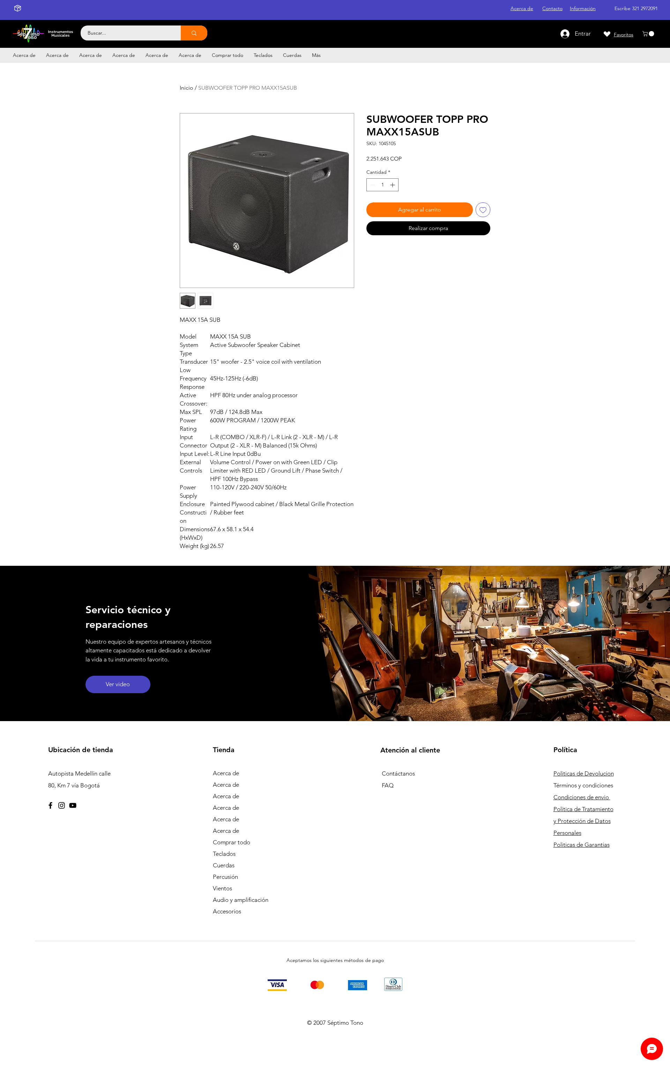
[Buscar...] (194, 32)
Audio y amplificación (240, 899)
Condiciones (581, 797)
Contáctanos (398, 773)
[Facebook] (50, 805)
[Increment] (393, 185)
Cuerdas (223, 865)
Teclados (224, 853)
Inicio (186, 87)
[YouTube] (72, 805)
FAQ (388, 785)
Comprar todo (231, 842)
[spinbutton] (382, 185)
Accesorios (227, 911)
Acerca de (226, 773)
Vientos (222, 888)
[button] (648, 33)
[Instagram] (61, 805)
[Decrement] (371, 185)
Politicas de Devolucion (583, 773)
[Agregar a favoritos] (483, 209)
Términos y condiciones (583, 785)
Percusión (225, 876)
